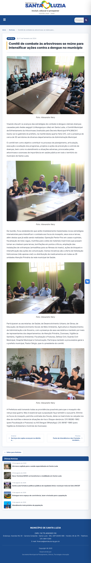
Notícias (12, 30)
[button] (4, 20)
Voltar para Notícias (14, 452)
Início (4, 30)
